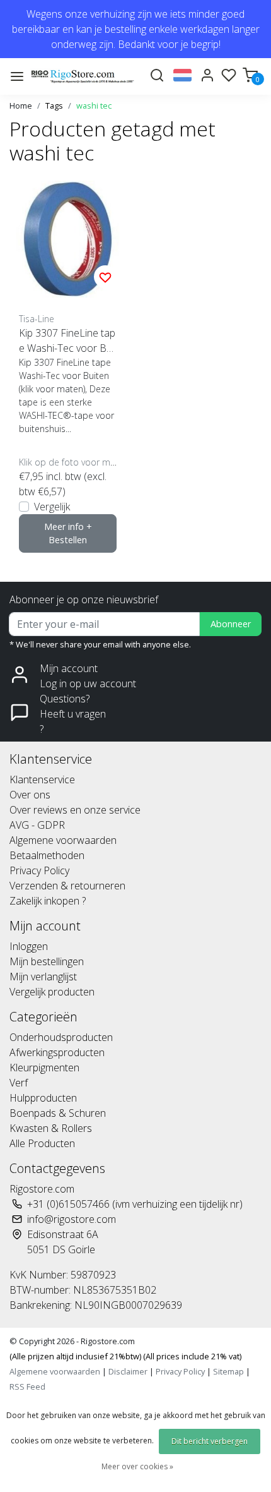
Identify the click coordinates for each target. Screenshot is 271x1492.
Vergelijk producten (52, 992)
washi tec (94, 105)
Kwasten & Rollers (50, 1128)
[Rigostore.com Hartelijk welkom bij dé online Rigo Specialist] (83, 76)
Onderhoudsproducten (61, 1037)
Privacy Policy (39, 870)
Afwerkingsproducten (57, 1052)
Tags (54, 105)
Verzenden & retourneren (67, 886)
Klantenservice (42, 779)
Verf (18, 1083)
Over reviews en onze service (75, 810)
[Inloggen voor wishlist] (105, 276)
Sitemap (228, 1371)
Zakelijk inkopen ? (47, 901)
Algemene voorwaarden (63, 840)
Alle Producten (42, 1143)
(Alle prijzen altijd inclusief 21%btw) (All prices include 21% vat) (125, 1356)
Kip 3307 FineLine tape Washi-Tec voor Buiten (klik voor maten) (67, 341)
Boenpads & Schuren (57, 1113)
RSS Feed (27, 1386)
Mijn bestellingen (46, 961)
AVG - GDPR (37, 825)
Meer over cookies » (137, 1466)
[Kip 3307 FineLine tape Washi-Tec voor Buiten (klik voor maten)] (67, 239)
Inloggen (28, 946)
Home (20, 105)
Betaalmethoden (46, 855)
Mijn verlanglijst (43, 977)
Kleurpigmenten (44, 1067)
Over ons (29, 795)
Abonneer (230, 624)
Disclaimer (127, 1371)
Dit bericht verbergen (209, 1441)
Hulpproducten (43, 1098)
